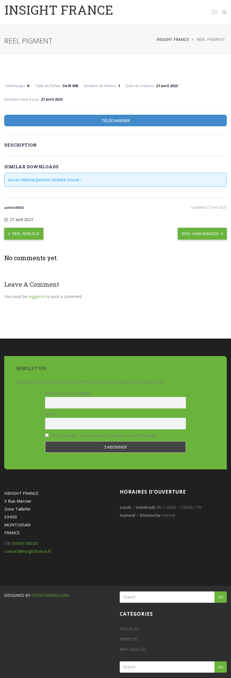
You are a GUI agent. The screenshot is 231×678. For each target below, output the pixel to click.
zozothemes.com (50, 595)
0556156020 (25, 543)
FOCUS (126, 628)
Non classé (130, 649)
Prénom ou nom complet (68, 393)
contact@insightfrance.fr (27, 551)
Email (50, 414)
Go (220, 597)
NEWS (125, 639)
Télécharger (115, 120)
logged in (36, 296)
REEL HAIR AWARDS (201, 233)
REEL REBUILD (25, 233)
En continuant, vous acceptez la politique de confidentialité (105, 435)
